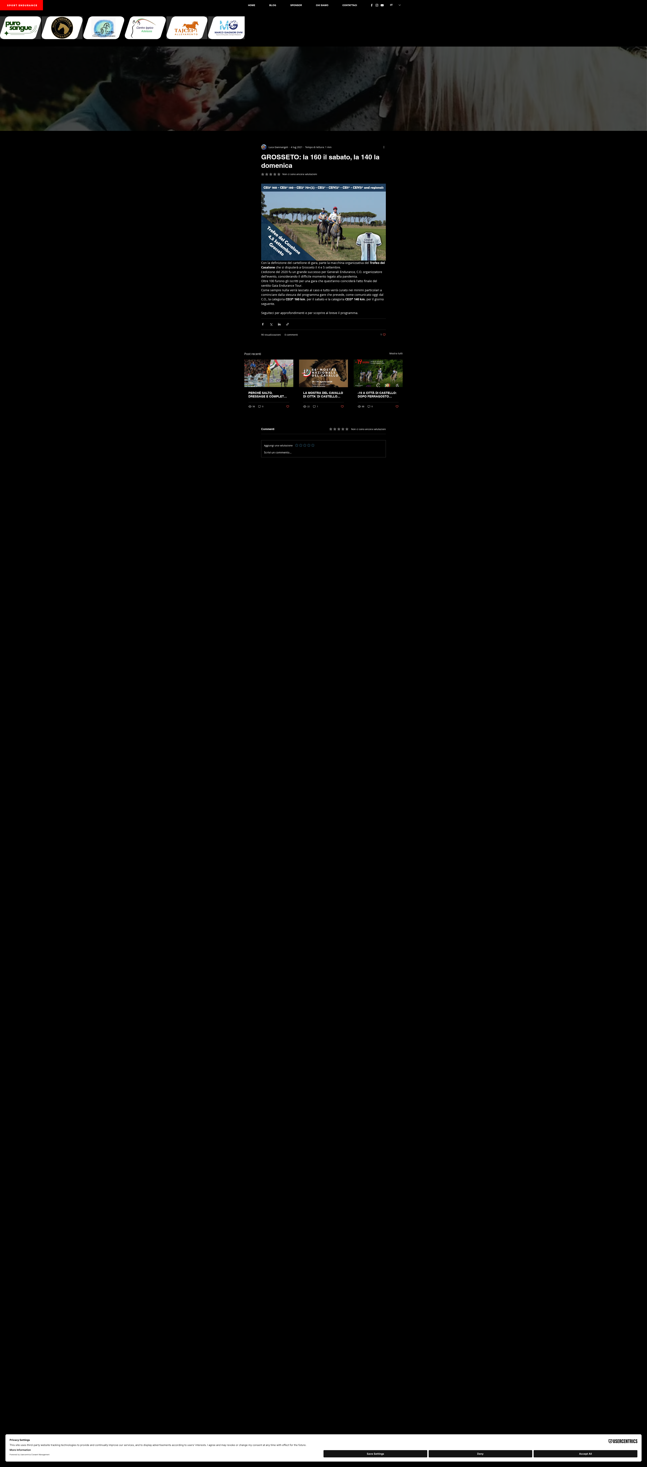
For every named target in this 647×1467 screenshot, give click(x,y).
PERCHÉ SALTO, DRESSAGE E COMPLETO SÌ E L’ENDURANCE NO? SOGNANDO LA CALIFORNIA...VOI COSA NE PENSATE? (267, 394)
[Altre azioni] (384, 147)
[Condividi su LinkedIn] (279, 324)
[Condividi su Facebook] (262, 324)
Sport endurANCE (22, 5)
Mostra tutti (396, 353)
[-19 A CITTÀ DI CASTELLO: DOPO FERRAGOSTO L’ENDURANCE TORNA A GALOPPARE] (378, 373)
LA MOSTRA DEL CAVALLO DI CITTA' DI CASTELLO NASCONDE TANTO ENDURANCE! (323, 394)
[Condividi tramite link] (287, 324)
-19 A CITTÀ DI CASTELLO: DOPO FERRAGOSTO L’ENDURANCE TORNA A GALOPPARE (377, 394)
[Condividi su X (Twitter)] (271, 324)
